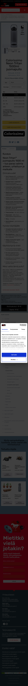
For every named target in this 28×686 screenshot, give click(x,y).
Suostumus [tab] (5, 329)
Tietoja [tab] (23, 329)
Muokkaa (13, 359)
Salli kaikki (14, 354)
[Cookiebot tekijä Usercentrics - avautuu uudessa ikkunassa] (20, 325)
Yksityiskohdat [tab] (14, 329)
